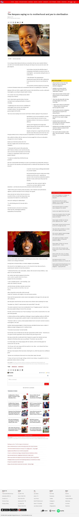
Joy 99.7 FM (21, 493)
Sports (35, 1)
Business (31, 1)
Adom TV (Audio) (38, 503)
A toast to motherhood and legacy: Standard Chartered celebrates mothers (22, 453)
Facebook (52, 496)
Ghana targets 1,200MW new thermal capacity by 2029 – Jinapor (60, 245)
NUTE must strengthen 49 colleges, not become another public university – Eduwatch (61, 197)
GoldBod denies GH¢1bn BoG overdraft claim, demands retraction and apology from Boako (61, 122)
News (16, 1)
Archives (67, 503)
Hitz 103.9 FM (21, 498)
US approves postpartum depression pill (15, 461)
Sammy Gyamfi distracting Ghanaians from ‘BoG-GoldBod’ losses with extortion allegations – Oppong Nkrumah (61, 265)
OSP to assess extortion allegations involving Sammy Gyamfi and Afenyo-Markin (61, 112)
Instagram (52, 501)
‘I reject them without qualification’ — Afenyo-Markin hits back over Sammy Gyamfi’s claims (61, 106)
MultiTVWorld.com (38, 501)
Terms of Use (5, 501)
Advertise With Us (6, 496)
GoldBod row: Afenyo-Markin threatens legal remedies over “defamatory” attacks (60, 90)
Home (12, 1)
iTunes (53, 510)
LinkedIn (52, 503)
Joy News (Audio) (38, 506)
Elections (64, 1)
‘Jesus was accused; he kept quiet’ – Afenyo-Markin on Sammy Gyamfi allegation (61, 95)
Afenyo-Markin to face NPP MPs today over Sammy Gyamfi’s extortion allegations (60, 84)
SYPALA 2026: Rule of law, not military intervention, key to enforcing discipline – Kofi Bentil (61, 255)
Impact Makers (69, 498)
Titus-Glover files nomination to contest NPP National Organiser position (61, 230)
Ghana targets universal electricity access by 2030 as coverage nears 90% (61, 226)
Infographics (53, 506)
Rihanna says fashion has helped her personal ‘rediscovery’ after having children (23, 457)
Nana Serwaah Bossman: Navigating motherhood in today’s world (20, 455)
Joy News (36, 493)
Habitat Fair (68, 496)
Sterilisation (20, 366)
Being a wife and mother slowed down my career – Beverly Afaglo (21, 464)
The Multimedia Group (7, 493)
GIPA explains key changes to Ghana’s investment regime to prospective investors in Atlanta (60, 239)
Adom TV (36, 496)
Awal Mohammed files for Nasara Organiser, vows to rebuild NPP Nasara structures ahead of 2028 (61, 202)
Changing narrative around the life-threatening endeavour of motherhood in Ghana (24, 459)
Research (45, 1)
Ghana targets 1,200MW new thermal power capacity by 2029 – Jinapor (60, 221)
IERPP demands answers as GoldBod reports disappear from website (60, 208)
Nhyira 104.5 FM (22, 506)
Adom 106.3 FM (21, 496)
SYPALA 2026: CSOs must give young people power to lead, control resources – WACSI (61, 250)
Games (67, 493)
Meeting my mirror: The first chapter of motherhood (18, 444)
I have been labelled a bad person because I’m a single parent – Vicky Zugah (23, 448)
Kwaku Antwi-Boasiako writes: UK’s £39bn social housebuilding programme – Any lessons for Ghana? (61, 216)
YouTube (52, 493)
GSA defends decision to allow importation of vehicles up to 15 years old (61, 261)
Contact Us (4, 498)
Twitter (51, 498)
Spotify (62, 510)
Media (58, 1)
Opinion (40, 1)
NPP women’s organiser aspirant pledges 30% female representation (61, 234)
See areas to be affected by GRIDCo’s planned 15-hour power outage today (61, 117)
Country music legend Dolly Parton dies (61, 212)
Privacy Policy (5, 503)
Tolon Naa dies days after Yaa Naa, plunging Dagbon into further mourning (61, 101)
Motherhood (14, 366)
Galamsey (67, 501)
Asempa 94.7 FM (22, 501)
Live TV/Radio (52, 1)
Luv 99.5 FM (21, 503)
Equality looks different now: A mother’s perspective (18, 450)
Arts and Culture (23, 1)
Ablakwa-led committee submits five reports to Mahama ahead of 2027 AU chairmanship (61, 128)
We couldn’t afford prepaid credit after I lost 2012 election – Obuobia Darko (61, 133)
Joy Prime (36, 498)
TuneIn (45, 510)
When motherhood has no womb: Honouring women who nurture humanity (22, 446)
